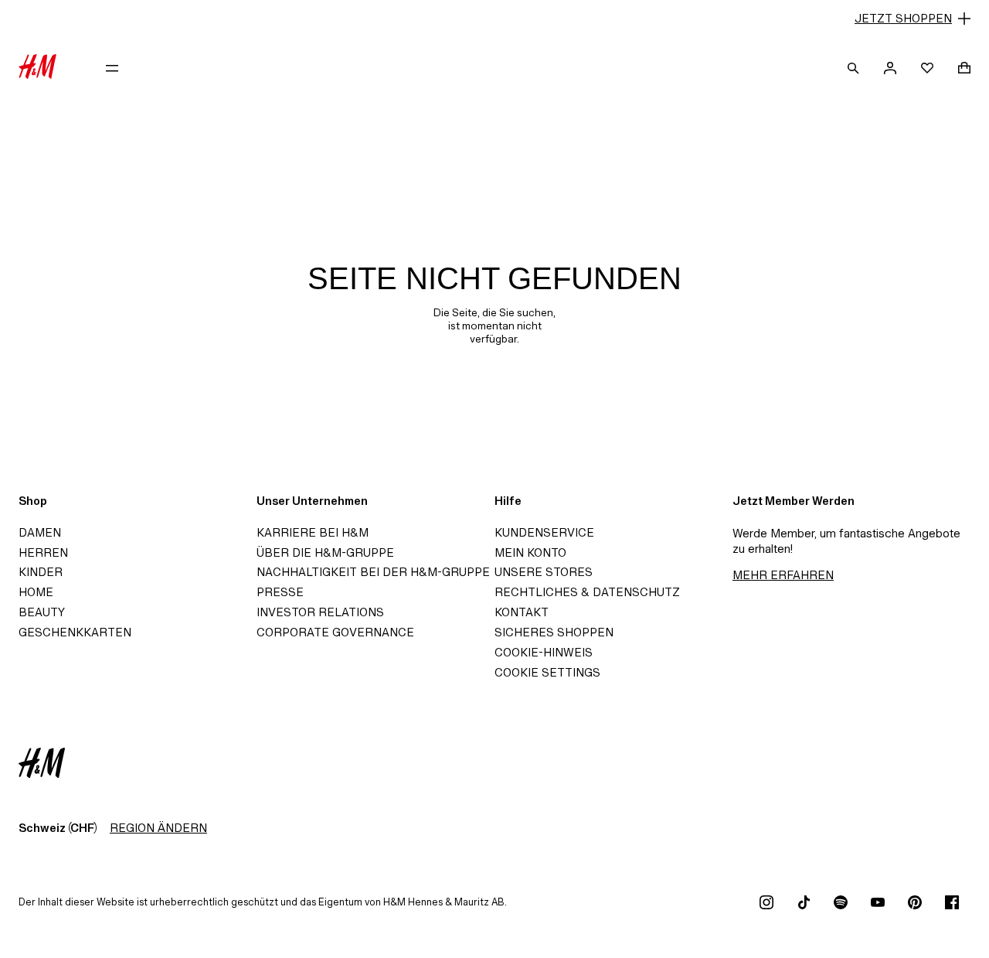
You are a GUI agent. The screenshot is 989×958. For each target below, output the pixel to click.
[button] (494, 18)
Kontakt (521, 612)
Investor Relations (320, 612)
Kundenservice (544, 532)
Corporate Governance (335, 632)
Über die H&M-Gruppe (325, 552)
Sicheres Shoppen (553, 632)
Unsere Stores (543, 571)
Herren (43, 552)
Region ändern (158, 827)
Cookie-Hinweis (543, 652)
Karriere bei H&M (313, 532)
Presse (280, 591)
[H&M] (37, 68)
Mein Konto (530, 552)
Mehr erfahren (783, 574)
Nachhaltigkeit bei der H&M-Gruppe (373, 571)
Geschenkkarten (75, 632)
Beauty (42, 612)
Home (36, 591)
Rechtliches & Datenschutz (587, 591)
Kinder (41, 571)
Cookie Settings (547, 672)
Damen (40, 532)
